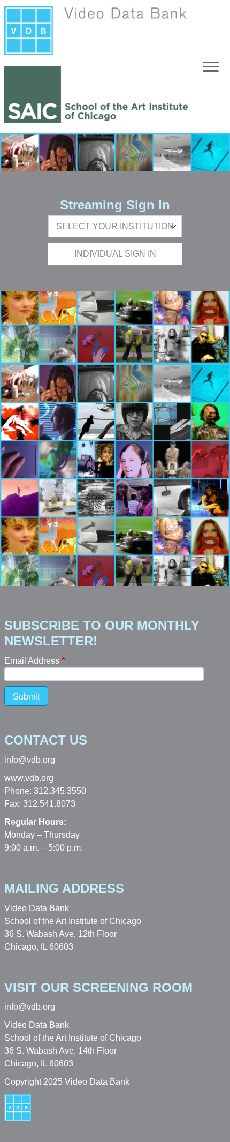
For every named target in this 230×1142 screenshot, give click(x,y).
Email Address (31, 660)
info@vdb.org (29, 759)
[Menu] (207, 66)
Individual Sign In (115, 253)
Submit (26, 696)
